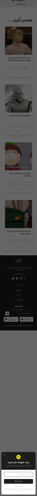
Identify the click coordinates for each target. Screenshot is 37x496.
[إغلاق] (4, 454)
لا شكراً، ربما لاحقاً (18, 486)
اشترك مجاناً (18, 481)
